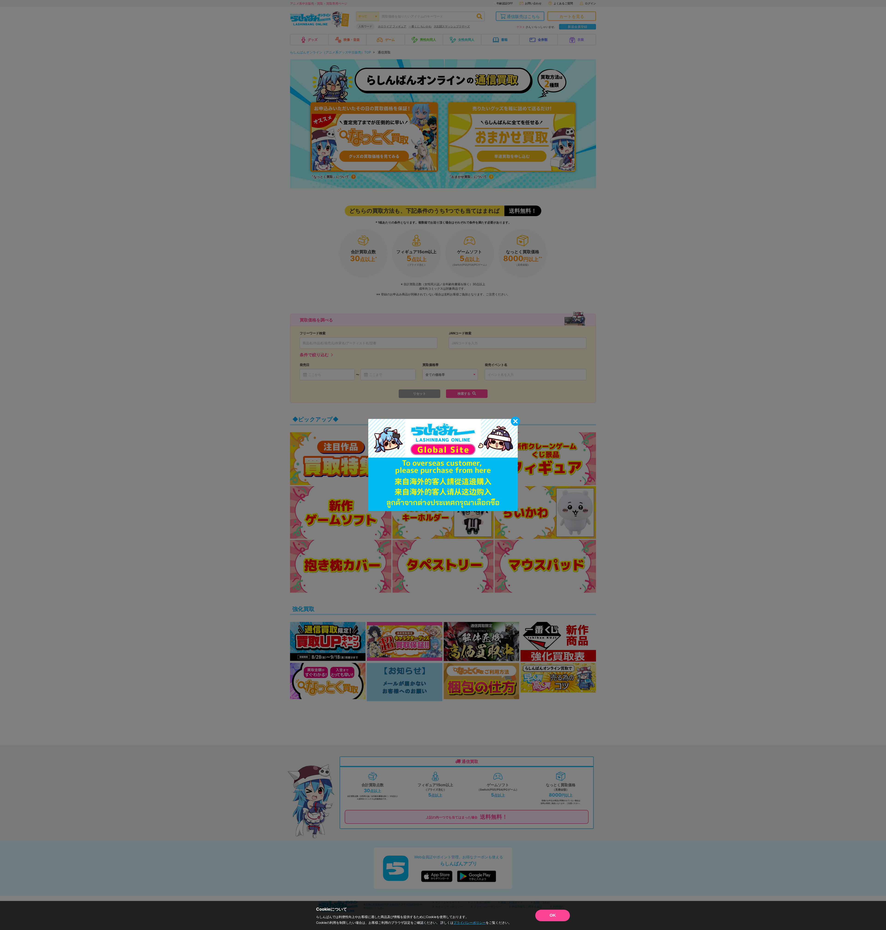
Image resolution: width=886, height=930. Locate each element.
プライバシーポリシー (469, 922)
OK (553, 915)
